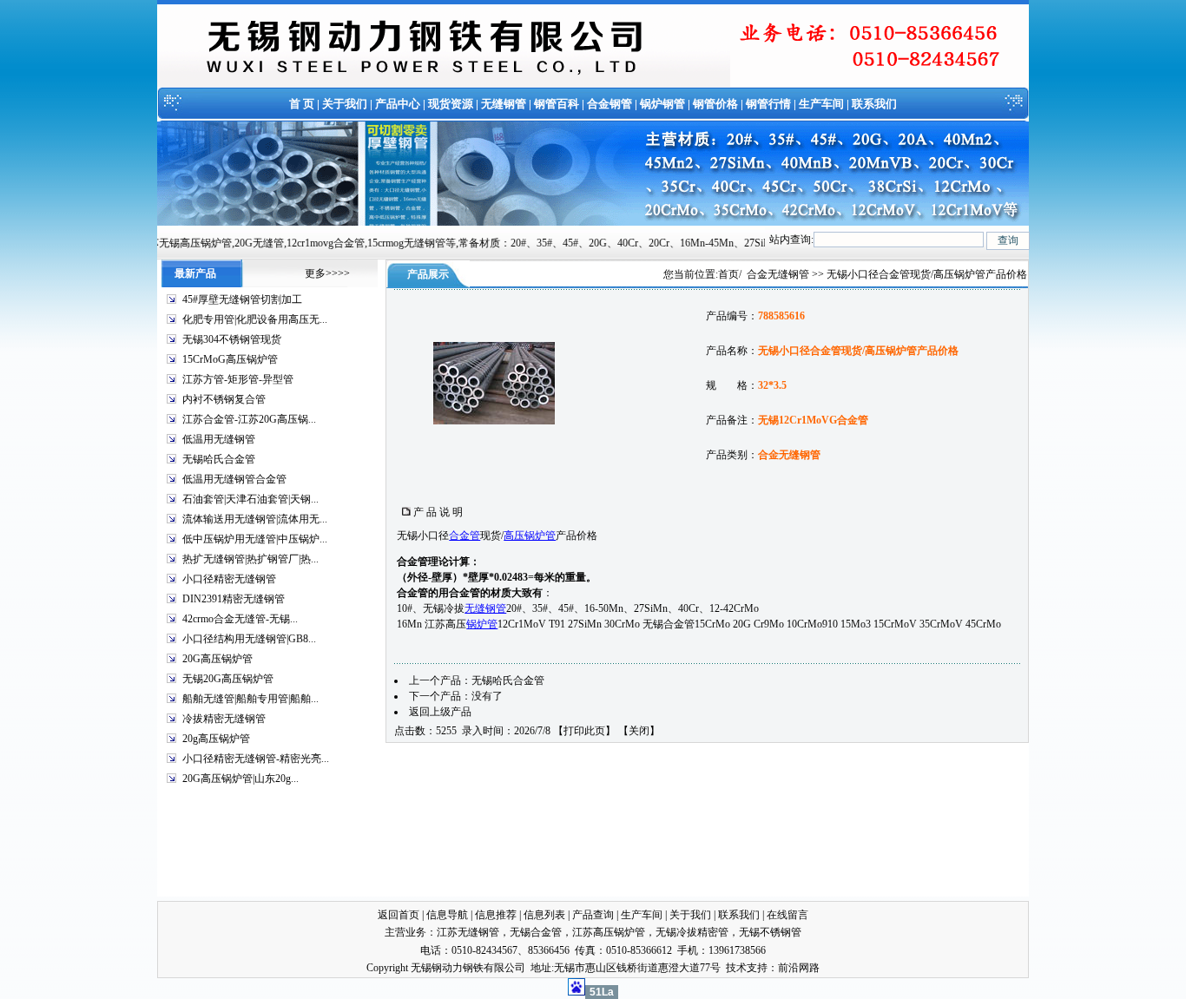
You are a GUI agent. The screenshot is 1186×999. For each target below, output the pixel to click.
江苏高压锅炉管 (608, 932)
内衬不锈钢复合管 (224, 399)
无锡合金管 (536, 932)
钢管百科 (556, 103)
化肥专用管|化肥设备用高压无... (254, 319)
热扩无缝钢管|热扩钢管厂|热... (250, 559)
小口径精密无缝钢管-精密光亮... (255, 759)
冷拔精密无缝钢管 (224, 719)
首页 (728, 274)
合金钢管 (609, 103)
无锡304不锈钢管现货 (231, 339)
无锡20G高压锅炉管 (227, 679)
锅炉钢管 (662, 103)
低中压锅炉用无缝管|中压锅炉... (254, 539)
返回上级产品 (440, 712)
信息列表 (544, 915)
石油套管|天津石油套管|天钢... (250, 499)
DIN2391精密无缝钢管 (233, 599)
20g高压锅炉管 (216, 739)
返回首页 (398, 915)
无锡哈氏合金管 (218, 459)
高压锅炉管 (530, 535)
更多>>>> (327, 273)
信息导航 (447, 915)
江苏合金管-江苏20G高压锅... (249, 419)
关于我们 (344, 103)
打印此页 (584, 731)
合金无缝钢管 (778, 274)
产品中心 (397, 103)
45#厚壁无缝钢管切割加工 (242, 299)
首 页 (301, 103)
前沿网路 (799, 968)
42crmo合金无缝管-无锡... (240, 619)
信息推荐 (496, 915)
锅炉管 (481, 624)
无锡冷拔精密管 (692, 932)
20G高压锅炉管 (217, 659)
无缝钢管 (503, 103)
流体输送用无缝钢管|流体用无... (254, 519)
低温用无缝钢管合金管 (234, 479)
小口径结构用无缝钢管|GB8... (249, 639)
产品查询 (593, 915)
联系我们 (874, 103)
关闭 (639, 731)
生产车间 (821, 103)
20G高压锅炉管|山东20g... (240, 778)
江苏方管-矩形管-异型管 (237, 379)
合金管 (464, 535)
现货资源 (450, 103)
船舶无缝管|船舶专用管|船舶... (250, 699)
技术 (736, 968)
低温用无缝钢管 (218, 439)
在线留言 (787, 915)
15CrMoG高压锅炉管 (230, 359)
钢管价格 (715, 103)
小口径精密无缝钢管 (229, 579)
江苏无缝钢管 (468, 932)
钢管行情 (768, 103)
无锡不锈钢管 (770, 932)
